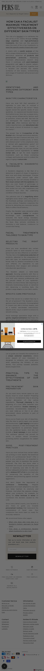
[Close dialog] (42, 324)
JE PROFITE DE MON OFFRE (29, 341)
